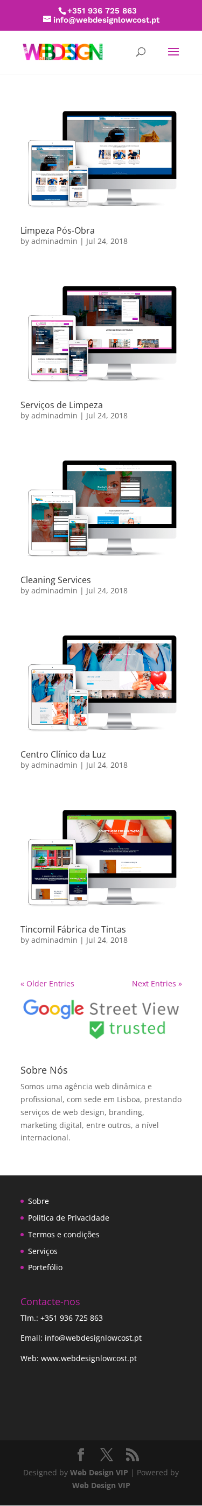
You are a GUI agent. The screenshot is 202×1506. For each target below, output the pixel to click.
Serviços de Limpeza (61, 405)
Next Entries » (157, 983)
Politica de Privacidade (68, 1218)
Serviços (43, 1251)
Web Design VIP (99, 1472)
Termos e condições (64, 1234)
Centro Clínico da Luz (63, 754)
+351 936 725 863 (71, 1318)
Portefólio (45, 1267)
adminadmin (54, 241)
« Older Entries (47, 983)
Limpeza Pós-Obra (57, 230)
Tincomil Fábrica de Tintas (73, 929)
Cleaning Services (55, 580)
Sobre (38, 1201)
